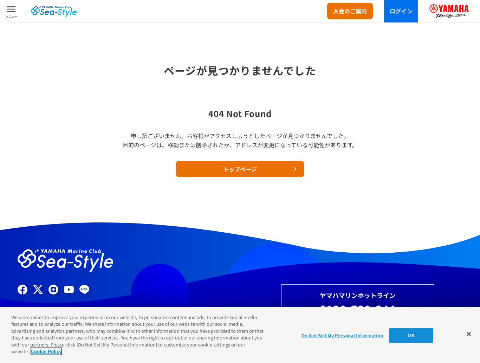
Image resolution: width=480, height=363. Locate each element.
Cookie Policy (46, 351)
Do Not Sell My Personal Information (342, 335)
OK (411, 335)
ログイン (401, 11)
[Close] (468, 334)
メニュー (11, 16)
